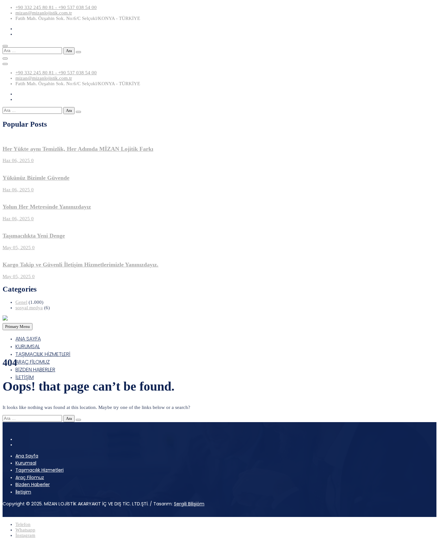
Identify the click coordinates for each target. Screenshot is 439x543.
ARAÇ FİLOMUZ (32, 362)
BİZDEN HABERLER (35, 369)
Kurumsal (25, 463)
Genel (21, 302)
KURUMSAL (27, 346)
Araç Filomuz (29, 477)
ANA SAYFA (28, 338)
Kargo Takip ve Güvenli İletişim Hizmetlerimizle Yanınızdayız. (80, 264)
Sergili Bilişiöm (189, 504)
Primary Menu (17, 326)
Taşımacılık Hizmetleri (39, 470)
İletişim (23, 492)
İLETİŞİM (24, 377)
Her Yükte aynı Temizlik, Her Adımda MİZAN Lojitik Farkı (78, 149)
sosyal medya (29, 307)
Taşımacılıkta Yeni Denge (34, 235)
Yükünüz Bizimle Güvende (36, 178)
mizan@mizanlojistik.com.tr (43, 12)
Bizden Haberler (32, 484)
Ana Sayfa (26, 456)
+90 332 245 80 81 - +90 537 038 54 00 (56, 7)
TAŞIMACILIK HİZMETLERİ (42, 354)
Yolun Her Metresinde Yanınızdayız (47, 207)
